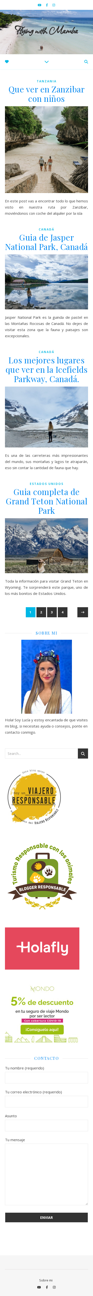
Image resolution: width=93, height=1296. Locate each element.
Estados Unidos (46, 484)
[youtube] (40, 5)
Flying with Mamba (46, 30)
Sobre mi (46, 1280)
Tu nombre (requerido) (24, 1067)
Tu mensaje (15, 1139)
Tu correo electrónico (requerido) (33, 1091)
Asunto (11, 1115)
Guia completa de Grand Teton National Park (46, 501)
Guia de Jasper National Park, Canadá (46, 242)
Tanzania (47, 81)
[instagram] (53, 5)
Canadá (46, 229)
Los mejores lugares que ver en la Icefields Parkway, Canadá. (46, 369)
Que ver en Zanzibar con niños (46, 94)
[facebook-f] (47, 5)
